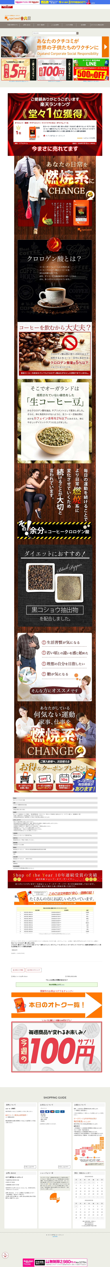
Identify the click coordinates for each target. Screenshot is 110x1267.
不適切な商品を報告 (72, 976)
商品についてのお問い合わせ (20, 976)
